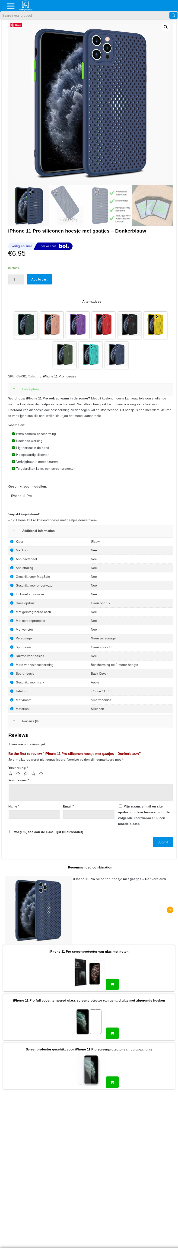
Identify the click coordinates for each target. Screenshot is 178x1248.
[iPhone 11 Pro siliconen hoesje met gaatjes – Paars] (77, 325)
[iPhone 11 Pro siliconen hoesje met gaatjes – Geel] (155, 325)
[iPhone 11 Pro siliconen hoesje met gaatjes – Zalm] (52, 325)
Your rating (18, 767)
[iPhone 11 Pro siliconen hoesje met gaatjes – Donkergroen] (26, 325)
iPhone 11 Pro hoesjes (59, 376)
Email (68, 806)
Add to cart (39, 279)
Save (18, 25)
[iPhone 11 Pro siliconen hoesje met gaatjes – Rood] (103, 325)
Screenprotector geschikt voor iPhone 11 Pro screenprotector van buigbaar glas (89, 1049)
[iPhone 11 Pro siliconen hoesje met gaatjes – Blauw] (90, 355)
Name (13, 806)
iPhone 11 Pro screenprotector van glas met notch (89, 951)
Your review (18, 780)
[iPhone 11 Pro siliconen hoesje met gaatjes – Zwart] (129, 325)
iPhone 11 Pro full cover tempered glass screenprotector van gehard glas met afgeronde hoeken (89, 1000)
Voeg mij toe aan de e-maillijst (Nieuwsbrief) (48, 832)
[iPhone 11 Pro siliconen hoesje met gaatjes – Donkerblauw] (116, 355)
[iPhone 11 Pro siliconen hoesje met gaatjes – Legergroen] (64, 355)
